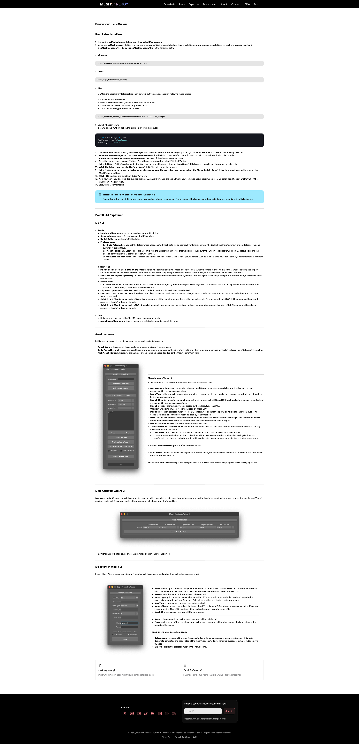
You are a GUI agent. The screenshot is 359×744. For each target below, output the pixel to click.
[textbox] (114, 140)
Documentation (102, 24)
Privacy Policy (167, 737)
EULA (195, 737)
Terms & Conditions (182, 737)
